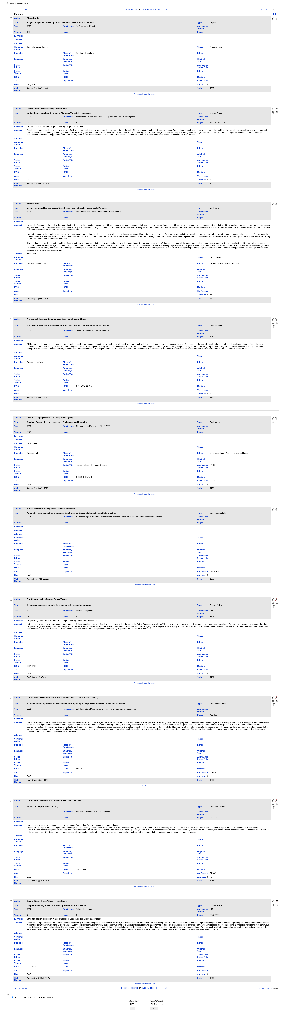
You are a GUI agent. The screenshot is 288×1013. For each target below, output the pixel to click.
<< (129, 10)
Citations (269, 10)
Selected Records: (46, 997)
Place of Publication (68, 54)
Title (16, 22)
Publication (68, 26)
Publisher (18, 53)
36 (145, 10)
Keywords (18, 36)
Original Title (201, 60)
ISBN (65, 77)
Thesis (200, 47)
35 (143, 10)
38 (151, 10)
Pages (200, 32)
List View (261, 10)
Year (16, 26)
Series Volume (17, 72)
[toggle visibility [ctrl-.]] (9, 995)
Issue (65, 32)
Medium (201, 77)
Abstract (18, 39)
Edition (200, 71)
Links (275, 14)
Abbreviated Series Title (202, 66)
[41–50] (164, 10)
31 (132, 10)
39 (153, 10)
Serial (200, 88)
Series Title (68, 65)
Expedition (68, 81)
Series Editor (17, 66)
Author (17, 18)
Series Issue (66, 72)
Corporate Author (18, 48)
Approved (201, 84)
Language (18, 59)
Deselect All (22, 10)
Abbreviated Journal (202, 27)
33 (137, 10)
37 (148, 10)
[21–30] (124, 10)
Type (199, 22)
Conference (202, 81)
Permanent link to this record (144, 94)
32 (135, 10)
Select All (13, 10)
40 (156, 10)
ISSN (16, 77)
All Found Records (23, 997)
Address (18, 43)
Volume (17, 32)
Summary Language (67, 60)
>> (159, 10)
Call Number (18, 89)
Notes (17, 84)
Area (16, 81)
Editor (200, 53)
